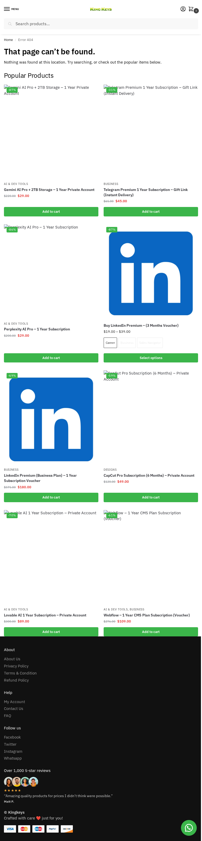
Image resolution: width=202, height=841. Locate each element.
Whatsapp (13, 758)
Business (111, 184)
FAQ (7, 715)
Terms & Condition (20, 673)
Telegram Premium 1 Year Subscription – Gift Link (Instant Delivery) (146, 192)
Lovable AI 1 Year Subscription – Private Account (45, 615)
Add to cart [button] (51, 211)
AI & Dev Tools (16, 184)
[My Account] (183, 9)
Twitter (10, 744)
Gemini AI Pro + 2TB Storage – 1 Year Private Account (49, 189)
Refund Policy (16, 680)
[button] (192, 9)
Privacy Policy (16, 665)
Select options (151, 358)
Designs (110, 469)
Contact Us (13, 708)
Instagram (13, 751)
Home (8, 40)
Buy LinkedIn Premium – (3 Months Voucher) (141, 325)
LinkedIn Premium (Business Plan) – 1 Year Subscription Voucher (40, 478)
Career (110, 343)
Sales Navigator (150, 343)
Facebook (12, 737)
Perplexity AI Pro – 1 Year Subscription (37, 329)
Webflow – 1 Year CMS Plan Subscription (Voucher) (147, 615)
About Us (12, 658)
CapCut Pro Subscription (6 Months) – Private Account (149, 475)
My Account (14, 701)
